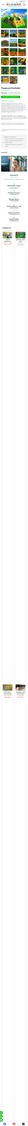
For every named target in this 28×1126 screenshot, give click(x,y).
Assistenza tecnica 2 (14, 213)
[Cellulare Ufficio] (14, 217)
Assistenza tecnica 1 (14, 193)
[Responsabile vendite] (14, 184)
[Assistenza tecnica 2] (14, 211)
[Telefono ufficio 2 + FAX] (14, 205)
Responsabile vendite (14, 186)
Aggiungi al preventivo (10, 97)
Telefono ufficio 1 (14, 199)
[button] (3, 5)
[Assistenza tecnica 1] (14, 191)
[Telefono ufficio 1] (14, 198)
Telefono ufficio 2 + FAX (14, 206)
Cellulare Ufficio (14, 219)
